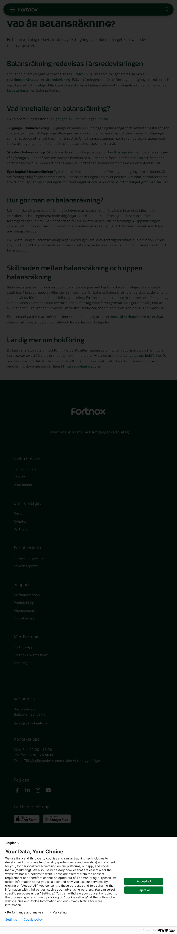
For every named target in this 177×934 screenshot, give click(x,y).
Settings (11, 919)
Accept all (144, 881)
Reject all (143, 890)
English (11, 843)
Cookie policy (33, 919)
